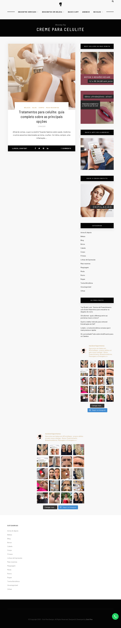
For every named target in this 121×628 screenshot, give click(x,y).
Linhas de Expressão (88, 260)
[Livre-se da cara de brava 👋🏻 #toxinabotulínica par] (101, 372)
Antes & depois (86, 232)
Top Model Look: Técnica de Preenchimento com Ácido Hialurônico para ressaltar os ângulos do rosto (96, 309)
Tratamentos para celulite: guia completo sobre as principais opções (41, 117)
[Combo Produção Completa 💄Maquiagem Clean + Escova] (101, 398)
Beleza (27, 107)
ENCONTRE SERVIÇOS (27, 12)
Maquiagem (85, 267)
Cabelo (83, 248)
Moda (82, 271)
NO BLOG (97, 12)
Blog (34, 107)
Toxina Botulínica (87, 283)
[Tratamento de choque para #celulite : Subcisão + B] (84, 398)
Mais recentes (52, 107)
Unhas (83, 291)
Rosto (83, 275)
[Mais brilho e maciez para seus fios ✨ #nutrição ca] (110, 364)
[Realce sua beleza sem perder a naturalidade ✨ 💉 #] (110, 398)
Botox (83, 244)
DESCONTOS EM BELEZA (52, 12)
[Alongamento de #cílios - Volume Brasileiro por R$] (110, 372)
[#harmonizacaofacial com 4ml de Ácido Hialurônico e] (101, 364)
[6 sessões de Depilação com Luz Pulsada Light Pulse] (93, 389)
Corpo (41, 107)
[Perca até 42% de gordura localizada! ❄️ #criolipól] (84, 381)
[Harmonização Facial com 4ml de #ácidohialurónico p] (101, 381)
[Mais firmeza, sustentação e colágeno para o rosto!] (93, 381)
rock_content (20, 148)
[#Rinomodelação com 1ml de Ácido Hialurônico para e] (93, 398)
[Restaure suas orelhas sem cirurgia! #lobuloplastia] (84, 364)
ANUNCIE (86, 12)
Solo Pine (89, 619)
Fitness (83, 256)
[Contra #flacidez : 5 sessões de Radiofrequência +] (93, 372)
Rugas (83, 279)
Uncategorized (86, 287)
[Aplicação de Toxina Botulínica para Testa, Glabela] (101, 389)
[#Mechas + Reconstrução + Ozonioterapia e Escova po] (110, 381)
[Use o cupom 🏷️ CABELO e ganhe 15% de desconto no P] (84, 372)
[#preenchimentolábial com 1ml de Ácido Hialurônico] (84, 389)
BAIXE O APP (73, 12)
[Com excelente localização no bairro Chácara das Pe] (110, 389)
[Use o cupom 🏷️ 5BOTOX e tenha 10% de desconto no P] (93, 364)
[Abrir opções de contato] (115, 616)
